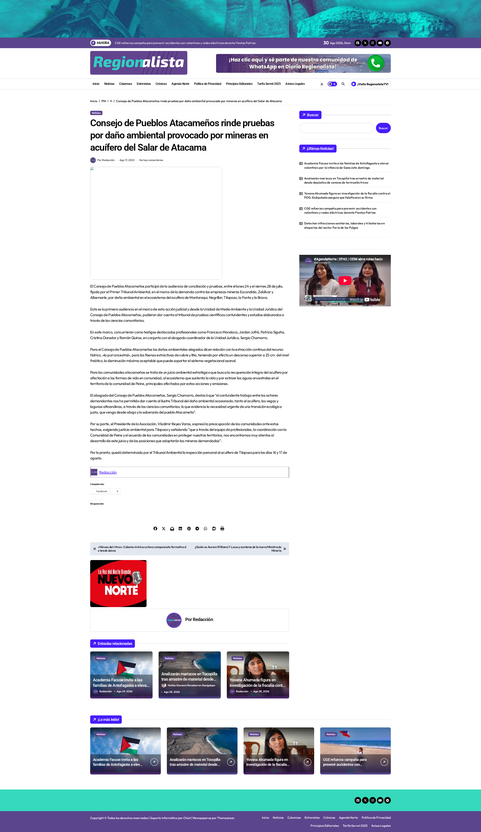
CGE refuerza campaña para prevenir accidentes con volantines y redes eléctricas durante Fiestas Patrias (340, 210)
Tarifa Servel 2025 (269, 84)
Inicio (96, 84)
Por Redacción (106, 160)
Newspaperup (202, 818)
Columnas (125, 84)
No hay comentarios (151, 160)
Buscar (313, 115)
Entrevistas (144, 84)
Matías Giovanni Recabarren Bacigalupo (191, 685)
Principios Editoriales (239, 84)
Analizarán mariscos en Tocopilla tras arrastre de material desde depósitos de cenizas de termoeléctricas (344, 180)
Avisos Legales (295, 84)
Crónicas (161, 84)
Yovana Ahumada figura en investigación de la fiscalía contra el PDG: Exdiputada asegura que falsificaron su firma (347, 195)
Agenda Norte (180, 84)
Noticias (109, 84)
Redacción (108, 472)
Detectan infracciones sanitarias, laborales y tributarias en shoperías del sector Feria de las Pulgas (344, 225)
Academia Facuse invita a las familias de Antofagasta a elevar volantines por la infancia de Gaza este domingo (346, 165)
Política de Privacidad (207, 84)
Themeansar (225, 818)
